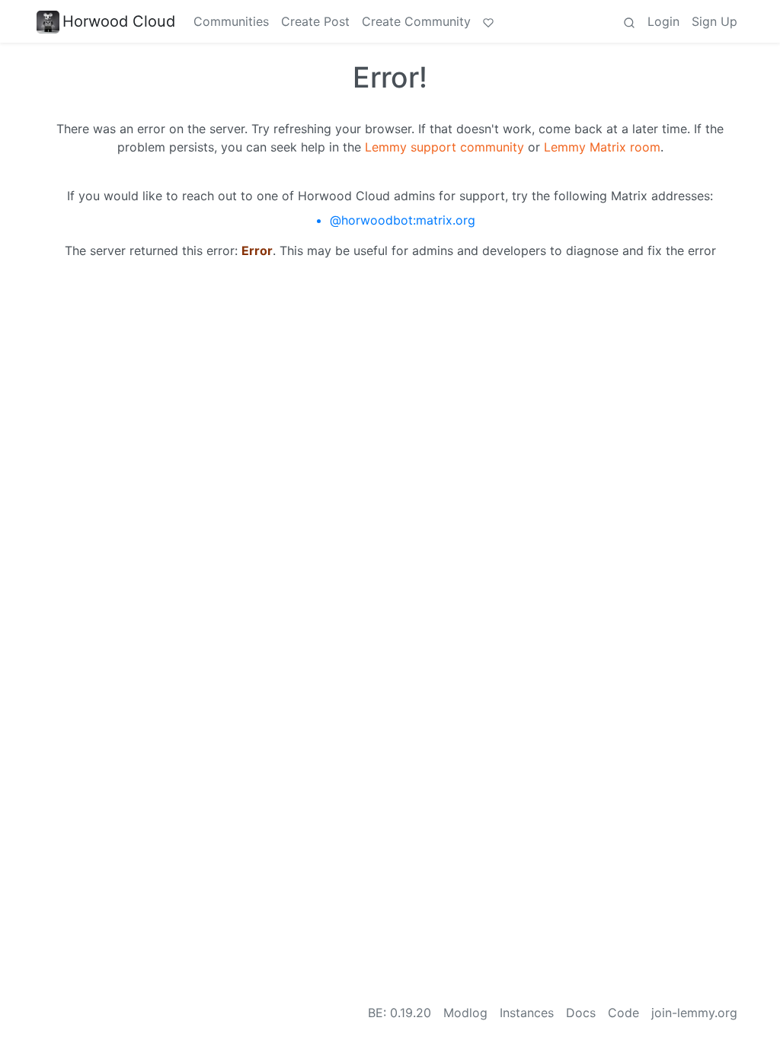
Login (663, 21)
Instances (527, 1012)
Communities (231, 21)
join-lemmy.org (694, 1012)
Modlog (465, 1012)
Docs (581, 1012)
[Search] (629, 21)
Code (623, 1012)
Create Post (315, 21)
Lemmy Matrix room (602, 147)
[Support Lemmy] (488, 21)
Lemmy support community (444, 147)
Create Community (416, 21)
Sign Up (714, 21)
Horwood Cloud (118, 21)
